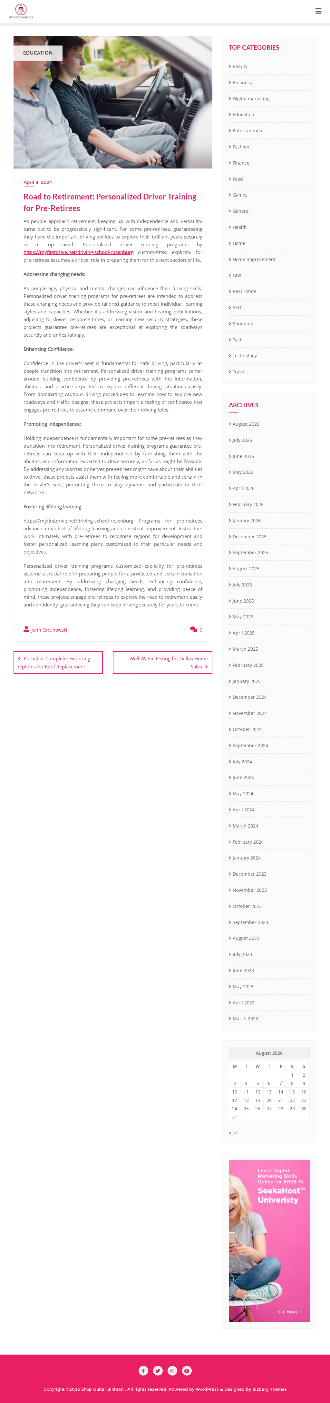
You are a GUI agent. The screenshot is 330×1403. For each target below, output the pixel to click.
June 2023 (243, 970)
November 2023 (250, 890)
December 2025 (250, 537)
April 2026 (244, 488)
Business (242, 82)
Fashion (241, 147)
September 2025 (250, 552)
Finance (241, 163)
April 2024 (244, 810)
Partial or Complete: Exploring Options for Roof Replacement (54, 662)
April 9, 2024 (38, 182)
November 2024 (250, 713)
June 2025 (243, 601)
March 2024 (245, 826)
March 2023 (245, 1018)
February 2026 (248, 504)
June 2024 (243, 777)
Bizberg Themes (269, 1389)
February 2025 (248, 665)
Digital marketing (251, 99)
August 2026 (246, 424)
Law (237, 275)
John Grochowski (48, 630)
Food (238, 179)
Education (243, 114)
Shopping (243, 323)
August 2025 (246, 568)
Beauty (240, 66)
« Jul (233, 1132)
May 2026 (243, 472)
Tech (238, 340)
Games (240, 195)
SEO (237, 307)
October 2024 (247, 729)
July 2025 (242, 585)
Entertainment (248, 130)
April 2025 (244, 633)
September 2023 (250, 922)
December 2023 (250, 874)
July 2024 (242, 761)
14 (280, 1092)
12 (257, 1092)
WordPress (207, 1389)
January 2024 (247, 858)
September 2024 (250, 745)
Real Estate (245, 291)
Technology (245, 355)
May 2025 (243, 617)
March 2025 (245, 649)
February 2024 (248, 842)
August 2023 (246, 938)
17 (234, 1100)
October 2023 (247, 906)
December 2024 (250, 697)
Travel (239, 372)
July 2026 (242, 440)
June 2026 (243, 456)
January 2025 (247, 681)
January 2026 (247, 520)
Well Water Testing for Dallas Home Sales (169, 662)
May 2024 (243, 793)
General (241, 211)
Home (239, 243)
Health (240, 227)
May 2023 (243, 986)
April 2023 (244, 1003)
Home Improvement (254, 259)
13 (269, 1092)
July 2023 (242, 954)
